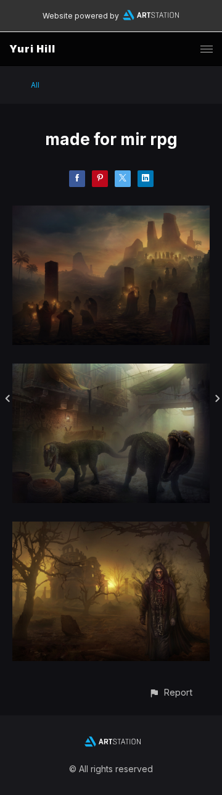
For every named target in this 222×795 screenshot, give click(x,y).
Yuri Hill (32, 49)
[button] (170, 692)
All (35, 84)
